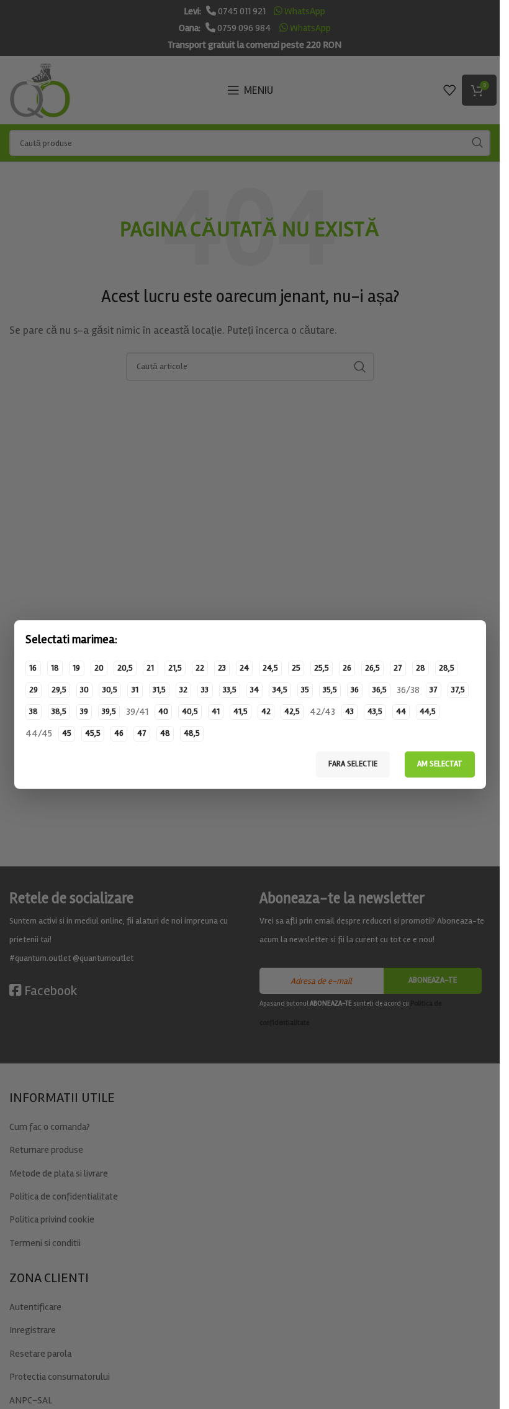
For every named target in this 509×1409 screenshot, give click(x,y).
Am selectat (439, 764)
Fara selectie (352, 764)
